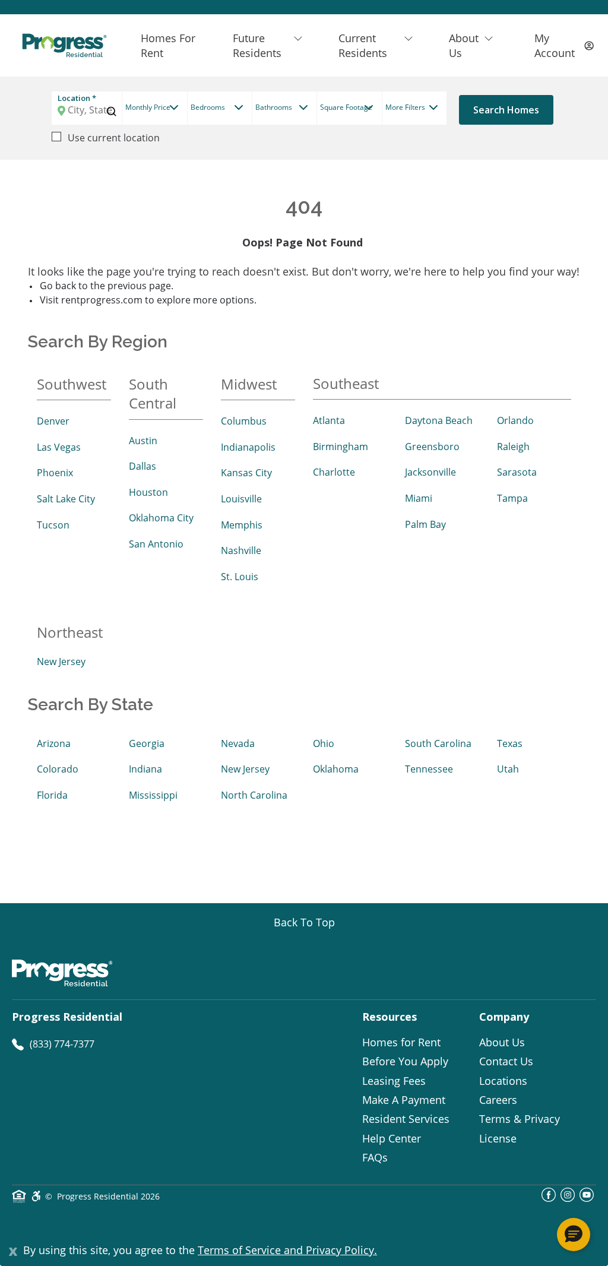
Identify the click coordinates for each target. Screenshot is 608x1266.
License (498, 1138)
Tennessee (429, 769)
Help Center (391, 1138)
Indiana (145, 769)
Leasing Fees (394, 1081)
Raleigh (513, 446)
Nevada (238, 743)
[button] (573, 1234)
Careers (498, 1100)
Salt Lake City (66, 498)
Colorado (57, 769)
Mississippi (153, 795)
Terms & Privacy (519, 1119)
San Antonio (156, 543)
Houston (148, 492)
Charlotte (334, 472)
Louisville (241, 498)
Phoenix (55, 472)
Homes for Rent (401, 1042)
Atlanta (329, 420)
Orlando (515, 420)
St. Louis (239, 576)
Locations (503, 1081)
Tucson (53, 524)
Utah (508, 769)
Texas (509, 743)
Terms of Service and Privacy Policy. (287, 1250)
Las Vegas (59, 447)
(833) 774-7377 (62, 1043)
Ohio (323, 743)
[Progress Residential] (64, 45)
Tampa (512, 498)
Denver (53, 421)
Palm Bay (425, 524)
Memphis (241, 524)
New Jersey (61, 661)
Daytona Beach (439, 420)
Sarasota (517, 472)
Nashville (241, 550)
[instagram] (567, 1198)
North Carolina (254, 795)
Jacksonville (430, 472)
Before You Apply (405, 1061)
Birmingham (340, 446)
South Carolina (438, 743)
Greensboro (432, 446)
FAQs (375, 1157)
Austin (143, 440)
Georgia (146, 743)
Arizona (54, 743)
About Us (502, 1042)
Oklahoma (336, 769)
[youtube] (587, 1198)
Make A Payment (403, 1100)
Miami (418, 498)
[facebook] (549, 1198)
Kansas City (246, 472)
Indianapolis (248, 447)
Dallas (142, 466)
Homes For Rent (168, 45)
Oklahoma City (161, 517)
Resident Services (405, 1119)
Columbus (244, 421)
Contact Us (506, 1061)
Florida (52, 795)
